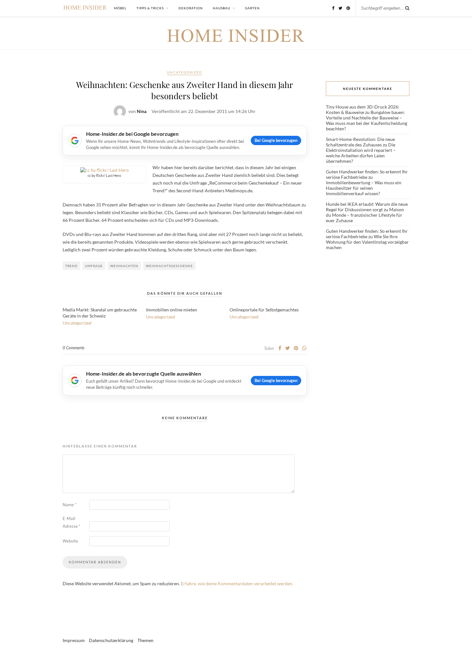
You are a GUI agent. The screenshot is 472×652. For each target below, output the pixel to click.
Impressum (74, 640)
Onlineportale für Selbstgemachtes (264, 309)
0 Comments (73, 347)
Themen (145, 640)
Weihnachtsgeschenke (169, 266)
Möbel (120, 8)
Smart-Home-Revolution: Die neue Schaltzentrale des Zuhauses (360, 141)
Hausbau (221, 8)
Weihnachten (124, 266)
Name (69, 504)
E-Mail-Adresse (71, 522)
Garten (252, 8)
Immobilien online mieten (171, 309)
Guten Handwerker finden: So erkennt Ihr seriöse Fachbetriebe (367, 174)
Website (70, 540)
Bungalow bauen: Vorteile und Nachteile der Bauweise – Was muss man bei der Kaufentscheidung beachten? (366, 120)
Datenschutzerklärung (111, 640)
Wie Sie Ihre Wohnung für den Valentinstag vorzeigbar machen (367, 242)
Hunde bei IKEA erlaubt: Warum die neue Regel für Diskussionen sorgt (367, 206)
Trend (71, 266)
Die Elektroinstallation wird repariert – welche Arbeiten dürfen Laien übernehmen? (361, 153)
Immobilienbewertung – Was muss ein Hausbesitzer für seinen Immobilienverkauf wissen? (363, 188)
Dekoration (191, 8)
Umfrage (94, 266)
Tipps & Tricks (150, 8)
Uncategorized (184, 72)
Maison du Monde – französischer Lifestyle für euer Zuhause (365, 215)
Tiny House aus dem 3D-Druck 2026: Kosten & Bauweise (362, 109)
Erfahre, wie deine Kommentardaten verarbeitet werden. (237, 583)
